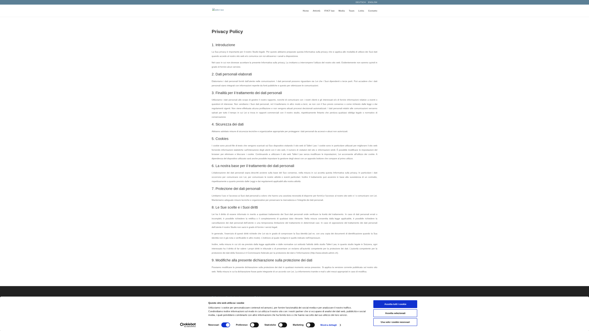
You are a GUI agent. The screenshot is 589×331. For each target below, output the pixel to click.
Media (342, 11)
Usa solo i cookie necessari (395, 322)
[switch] (254, 324)
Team (351, 11)
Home (306, 11)
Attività (316, 11)
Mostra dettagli (328, 325)
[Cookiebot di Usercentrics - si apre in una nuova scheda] (188, 325)
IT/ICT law (329, 11)
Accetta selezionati (395, 313)
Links (361, 11)
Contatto (372, 11)
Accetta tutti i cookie (395, 304)
